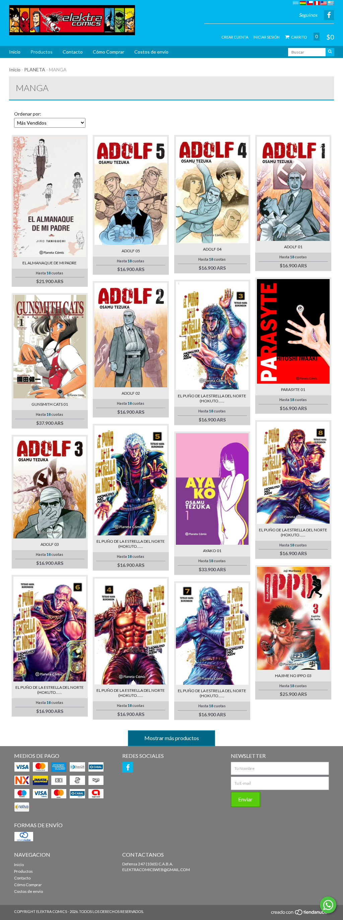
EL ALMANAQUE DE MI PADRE (49, 262)
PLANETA (34, 69)
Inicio (14, 52)
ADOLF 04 (212, 249)
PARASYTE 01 (293, 389)
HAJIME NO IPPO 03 (293, 675)
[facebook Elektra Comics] (127, 767)
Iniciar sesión (266, 37)
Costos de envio (151, 52)
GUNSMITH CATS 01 (49, 404)
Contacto (73, 52)
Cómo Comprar (108, 52)
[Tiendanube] (299, 914)
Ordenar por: (27, 114)
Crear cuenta (234, 37)
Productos (41, 52)
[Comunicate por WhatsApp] (328, 905)
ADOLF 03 (50, 544)
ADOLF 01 (293, 246)
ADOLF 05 (131, 250)
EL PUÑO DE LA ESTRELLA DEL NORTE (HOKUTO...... (212, 398)
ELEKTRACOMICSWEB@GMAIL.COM (156, 869)
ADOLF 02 (131, 393)
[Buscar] (330, 52)
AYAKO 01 (212, 550)
